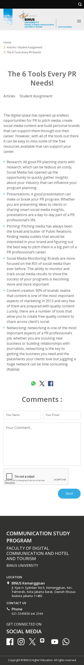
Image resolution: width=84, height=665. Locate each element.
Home (7, 42)
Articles (9, 96)
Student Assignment (36, 96)
